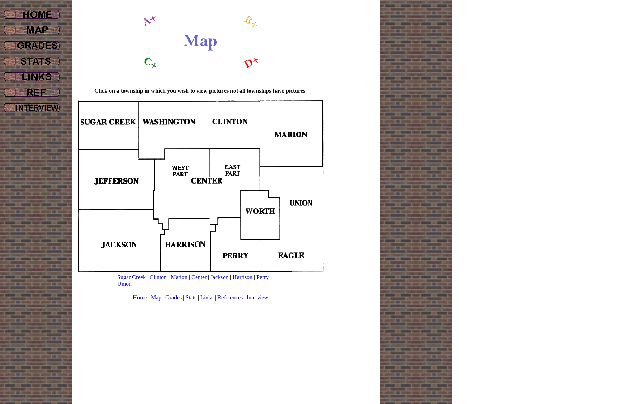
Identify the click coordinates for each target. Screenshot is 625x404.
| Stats (189, 297)
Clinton (158, 277)
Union (124, 284)
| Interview (255, 297)
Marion (179, 277)
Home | (142, 297)
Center (199, 277)
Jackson (220, 277)
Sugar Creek (131, 277)
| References (228, 297)
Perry (262, 277)
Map (157, 297)
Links (206, 297)
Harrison (242, 277)
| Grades (172, 297)
